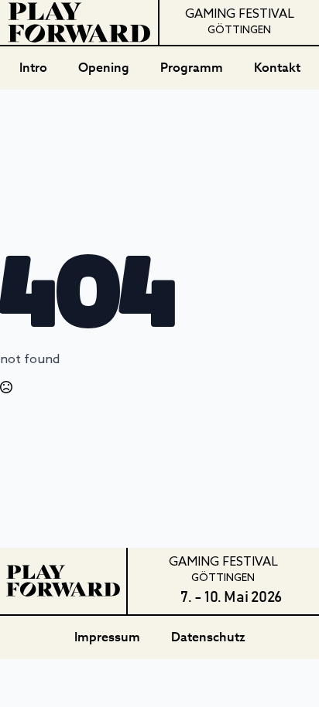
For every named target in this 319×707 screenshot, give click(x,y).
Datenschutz (208, 637)
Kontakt (277, 68)
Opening (103, 68)
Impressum (107, 637)
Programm (191, 68)
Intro (33, 68)
